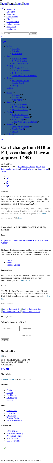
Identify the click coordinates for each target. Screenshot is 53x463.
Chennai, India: (7, 379)
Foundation (11, 26)
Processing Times (14, 436)
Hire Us (10, 19)
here (20, 218)
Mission (10, 392)
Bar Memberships (14, 420)
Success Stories (13, 265)
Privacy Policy (13, 418)
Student (23, 169)
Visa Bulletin (12, 438)
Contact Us (11, 29)
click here (42, 213)
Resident (15, 169)
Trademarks (12, 410)
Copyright (11, 413)
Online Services (13, 24)
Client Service (13, 21)
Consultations (12, 17)
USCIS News (12, 431)
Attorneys (11, 14)
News (9, 260)
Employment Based (26, 166)
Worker (31, 169)
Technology (12, 397)
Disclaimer (11, 415)
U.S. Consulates (13, 441)
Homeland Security (15, 433)
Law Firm (11, 12)
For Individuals (25, 240)
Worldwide (11, 395)
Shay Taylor (43, 169)
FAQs (38, 166)
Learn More (24, 280)
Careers (10, 400)
